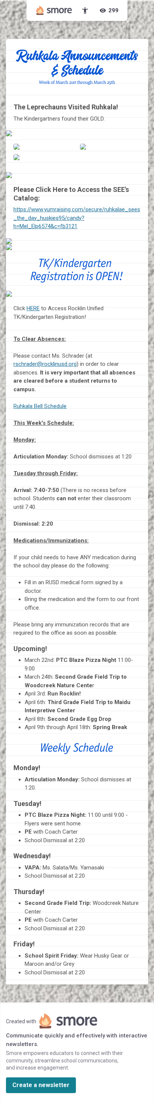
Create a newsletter (41, 1085)
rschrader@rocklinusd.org (45, 364)
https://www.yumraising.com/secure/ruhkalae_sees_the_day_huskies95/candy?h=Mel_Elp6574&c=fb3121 (76, 218)
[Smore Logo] (54, 10)
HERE (33, 308)
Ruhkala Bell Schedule (40, 406)
